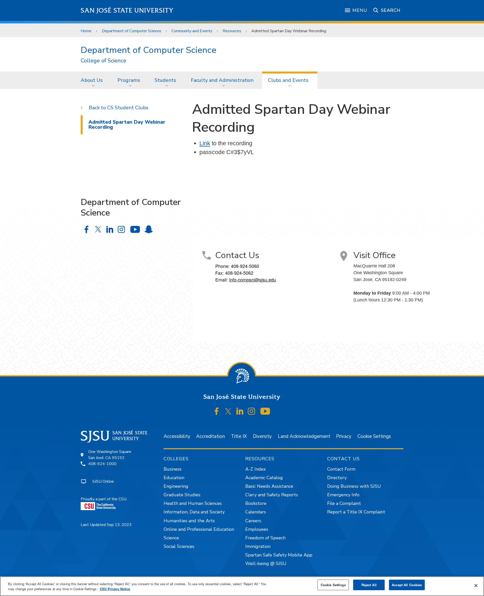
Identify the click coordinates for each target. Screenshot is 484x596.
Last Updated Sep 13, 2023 (106, 525)
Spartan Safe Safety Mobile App (278, 555)
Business (173, 469)
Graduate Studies (182, 495)
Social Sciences (179, 546)
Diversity (262, 436)
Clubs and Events (288, 80)
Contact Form (341, 469)
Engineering (176, 486)
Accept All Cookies (407, 584)
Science (171, 538)
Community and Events (191, 31)
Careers (253, 521)
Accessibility (177, 436)
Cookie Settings (374, 436)
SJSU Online (103, 481)
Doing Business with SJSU (354, 486)
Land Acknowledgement (304, 436)
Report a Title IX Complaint (356, 512)
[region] (242, 586)
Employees (256, 529)
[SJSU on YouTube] (265, 411)
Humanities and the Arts (189, 521)
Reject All (369, 584)
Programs (128, 80)
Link (204, 143)
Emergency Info (343, 495)
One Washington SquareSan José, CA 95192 (109, 455)
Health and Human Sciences (193, 503)
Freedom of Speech (265, 538)
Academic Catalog (264, 478)
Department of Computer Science (131, 31)
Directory (337, 478)
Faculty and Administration (222, 80)
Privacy (343, 436)
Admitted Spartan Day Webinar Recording (126, 124)
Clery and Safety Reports (271, 495)
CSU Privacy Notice (115, 588)
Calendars (255, 512)
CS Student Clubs (127, 107)
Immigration (257, 546)
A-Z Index (255, 469)
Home (86, 31)
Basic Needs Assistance (269, 486)
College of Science (103, 60)
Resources (232, 31)
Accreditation (210, 436)
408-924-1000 (102, 464)
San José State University (127, 10)
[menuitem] (93, 80)
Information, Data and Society (194, 512)
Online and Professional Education (199, 529)
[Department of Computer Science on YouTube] (135, 229)
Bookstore (255, 503)
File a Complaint (344, 503)
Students (165, 80)
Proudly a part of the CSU (104, 499)
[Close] (475, 585)
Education (174, 478)
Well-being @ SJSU (265, 563)
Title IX (239, 436)
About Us (92, 80)
